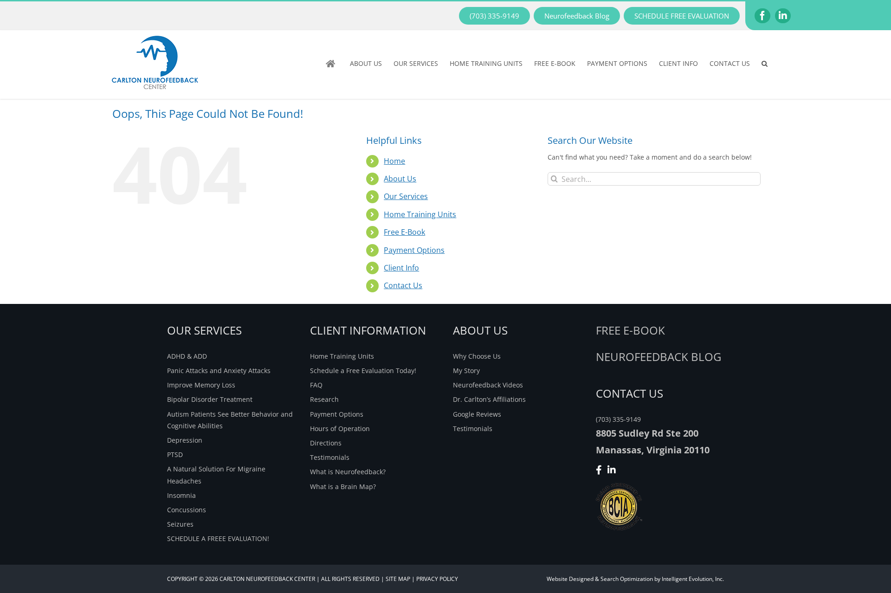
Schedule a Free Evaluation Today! (363, 370)
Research (324, 399)
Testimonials (329, 457)
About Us (400, 179)
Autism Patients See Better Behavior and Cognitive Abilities (230, 420)
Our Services (406, 196)
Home (394, 161)
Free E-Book (404, 232)
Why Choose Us (477, 356)
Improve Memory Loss (201, 384)
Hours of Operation (340, 428)
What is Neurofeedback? (348, 471)
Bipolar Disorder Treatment (209, 399)
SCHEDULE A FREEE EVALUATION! (218, 538)
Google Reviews (477, 414)
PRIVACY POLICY (437, 579)
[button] (765, 63)
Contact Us (403, 285)
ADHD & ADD (187, 356)
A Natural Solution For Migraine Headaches (216, 474)
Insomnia (181, 495)
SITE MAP (398, 579)
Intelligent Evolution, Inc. (693, 579)
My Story (466, 370)
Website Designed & (573, 579)
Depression (184, 440)
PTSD (175, 454)
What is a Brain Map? (343, 486)
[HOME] (332, 63)
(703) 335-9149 (618, 419)
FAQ (316, 384)
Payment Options (414, 250)
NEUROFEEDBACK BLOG (658, 356)
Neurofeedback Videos (488, 384)
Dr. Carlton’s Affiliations (489, 399)
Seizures (180, 524)
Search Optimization (626, 579)
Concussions (186, 509)
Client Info (401, 268)
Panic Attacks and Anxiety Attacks (219, 370)
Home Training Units (420, 214)
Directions (326, 442)
